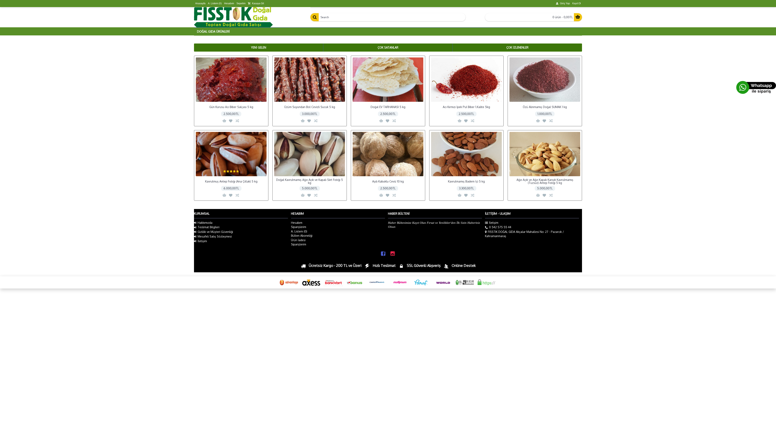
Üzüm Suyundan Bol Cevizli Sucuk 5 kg (309, 107)
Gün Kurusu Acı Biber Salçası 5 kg (231, 107)
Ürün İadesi (298, 240)
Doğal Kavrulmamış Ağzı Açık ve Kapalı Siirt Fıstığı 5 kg (309, 181)
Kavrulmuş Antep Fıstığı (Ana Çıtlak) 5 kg (231, 181)
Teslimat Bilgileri (208, 227)
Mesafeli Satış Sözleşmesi (215, 236)
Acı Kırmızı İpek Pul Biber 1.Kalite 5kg (466, 107)
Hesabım (296, 222)
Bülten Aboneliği (301, 235)
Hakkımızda (205, 222)
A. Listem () (299, 231)
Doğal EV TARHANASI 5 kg (388, 107)
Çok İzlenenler (517, 47)
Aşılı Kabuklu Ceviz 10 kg (388, 181)
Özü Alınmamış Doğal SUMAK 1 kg (545, 107)
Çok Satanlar (388, 47)
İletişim (202, 241)
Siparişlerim (298, 227)
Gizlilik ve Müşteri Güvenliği (215, 231)
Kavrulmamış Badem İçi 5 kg (466, 181)
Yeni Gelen (258, 47)
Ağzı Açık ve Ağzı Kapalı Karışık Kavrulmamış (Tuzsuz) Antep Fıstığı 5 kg (545, 181)
